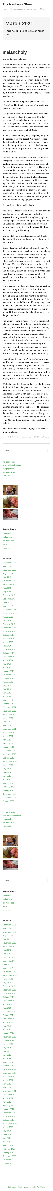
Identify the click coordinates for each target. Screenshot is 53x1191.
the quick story (9, 462)
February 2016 (9, 624)
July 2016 (7, 620)
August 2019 (8, 573)
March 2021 (8, 566)
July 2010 (7, 769)
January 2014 (8, 671)
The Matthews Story (17, 4)
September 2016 (9, 613)
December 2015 (9, 628)
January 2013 (8, 704)
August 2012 (8, 718)
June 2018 (7, 588)
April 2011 (7, 740)
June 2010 (7, 772)
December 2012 (9, 707)
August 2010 (8, 765)
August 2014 (8, 660)
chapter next (8, 533)
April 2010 (7, 779)
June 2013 (7, 689)
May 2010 (7, 776)
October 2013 (8, 678)
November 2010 (9, 754)
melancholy (15, 52)
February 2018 (9, 595)
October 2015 (8, 635)
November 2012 (9, 711)
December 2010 (9, 751)
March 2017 (8, 606)
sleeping (6, 548)
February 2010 (9, 787)
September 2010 (9, 761)
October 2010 (8, 758)
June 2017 (7, 602)
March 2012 (8, 725)
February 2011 (9, 743)
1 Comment (46, 437)
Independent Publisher (16, 1187)
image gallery (8, 469)
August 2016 (8, 617)
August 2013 (8, 682)
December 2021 (9, 563)
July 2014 (7, 664)
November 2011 (9, 729)
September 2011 (9, 732)
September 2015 (9, 638)
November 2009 (9, 797)
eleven (5, 544)
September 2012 (9, 714)
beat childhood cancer (12, 465)
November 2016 (9, 610)
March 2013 (8, 700)
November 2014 (9, 649)
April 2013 (7, 696)
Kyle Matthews (13, 437)
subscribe (7, 475)
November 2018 (9, 581)
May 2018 (7, 591)
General (24, 437)
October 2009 (8, 801)
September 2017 (9, 599)
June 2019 (7, 577)
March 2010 (8, 783)
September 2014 (9, 657)
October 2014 (8, 653)
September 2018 (9, 584)
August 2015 (8, 642)
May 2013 (7, 693)
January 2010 (8, 790)
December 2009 (9, 794)
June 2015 (7, 646)
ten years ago (8, 541)
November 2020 (9, 570)
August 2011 (8, 736)
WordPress (41, 1187)
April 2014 (7, 667)
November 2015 (9, 631)
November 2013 (9, 675)
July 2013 (7, 685)
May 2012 (7, 722)
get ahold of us (9, 472)
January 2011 (8, 747)
